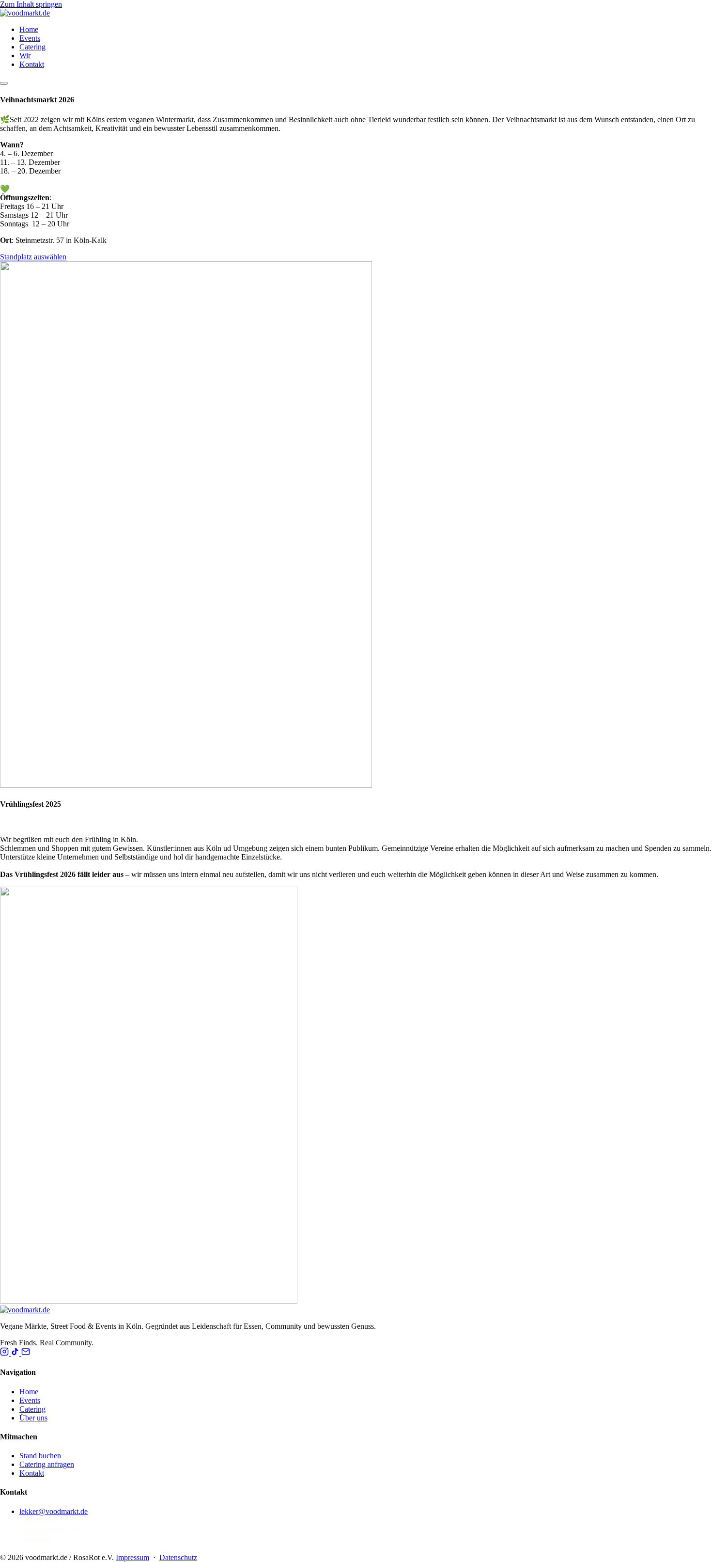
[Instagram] (5, 1353)
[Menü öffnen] (4, 83)
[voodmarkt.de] (25, 13)
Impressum (132, 1557)
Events (29, 38)
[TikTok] (16, 1353)
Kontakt (31, 64)
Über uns (33, 1418)
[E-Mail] (25, 1353)
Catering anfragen (46, 1464)
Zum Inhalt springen (31, 4)
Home (28, 29)
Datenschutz (178, 1557)
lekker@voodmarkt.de (53, 1511)
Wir (25, 55)
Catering (32, 47)
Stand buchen (40, 1455)
